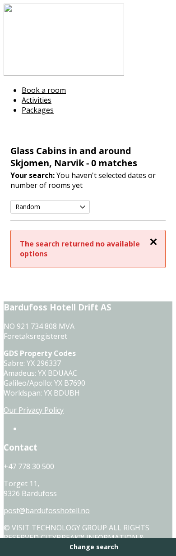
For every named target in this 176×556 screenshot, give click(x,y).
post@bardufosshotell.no (47, 510)
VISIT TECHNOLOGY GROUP (59, 528)
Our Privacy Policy (34, 410)
